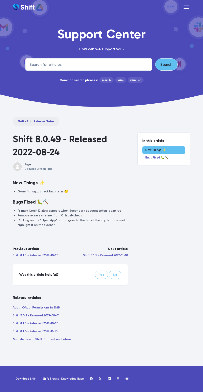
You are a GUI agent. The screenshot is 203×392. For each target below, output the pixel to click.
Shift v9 (22, 121)
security (106, 80)
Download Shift (26, 378)
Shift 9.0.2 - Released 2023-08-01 (36, 315)
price (121, 80)
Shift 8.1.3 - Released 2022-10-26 (35, 255)
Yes (101, 275)
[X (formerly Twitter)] (100, 379)
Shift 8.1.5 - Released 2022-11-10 (105, 255)
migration (135, 80)
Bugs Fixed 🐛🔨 (156, 157)
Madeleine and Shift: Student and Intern (42, 339)
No (115, 275)
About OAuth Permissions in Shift (36, 307)
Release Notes (44, 121)
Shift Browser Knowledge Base (63, 378)
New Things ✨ (155, 150)
